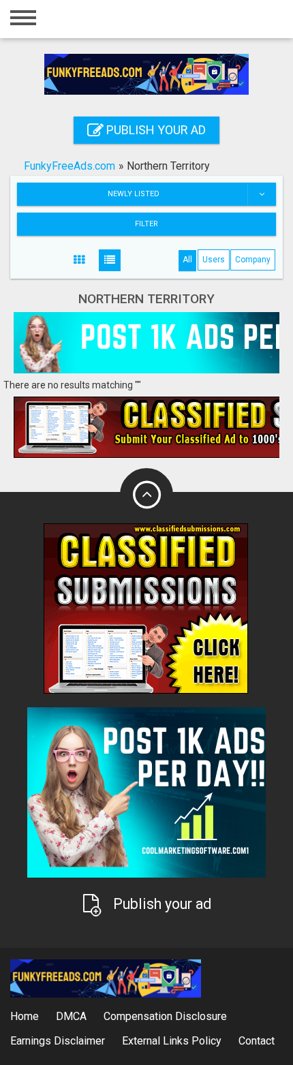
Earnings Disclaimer (57, 1040)
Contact (256, 1040)
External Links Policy (171, 1040)
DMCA (71, 1016)
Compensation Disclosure (165, 1016)
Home (24, 1016)
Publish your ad (155, 130)
